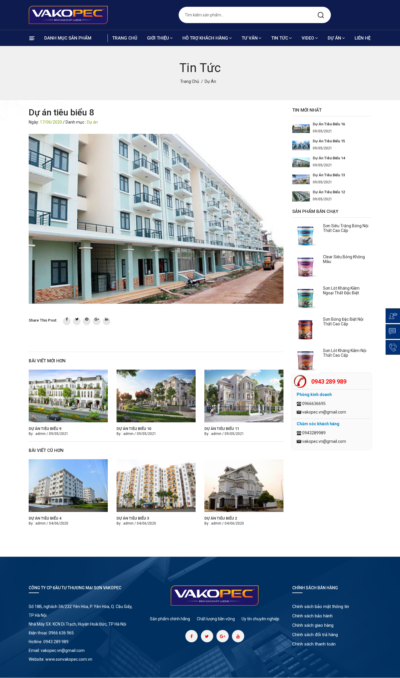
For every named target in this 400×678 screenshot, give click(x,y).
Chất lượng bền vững (216, 618)
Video (308, 38)
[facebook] (67, 321)
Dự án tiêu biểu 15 (329, 141)
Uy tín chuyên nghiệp (260, 618)
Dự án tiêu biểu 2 (220, 518)
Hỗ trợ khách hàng (205, 38)
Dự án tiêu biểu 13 (329, 175)
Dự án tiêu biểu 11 (221, 428)
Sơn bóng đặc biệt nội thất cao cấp (343, 321)
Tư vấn (250, 38)
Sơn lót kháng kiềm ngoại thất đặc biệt (341, 290)
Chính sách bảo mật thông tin (320, 606)
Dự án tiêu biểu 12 (329, 192)
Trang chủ (124, 38)
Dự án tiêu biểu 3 (133, 518)
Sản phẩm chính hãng (170, 618)
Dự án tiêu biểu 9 (45, 428)
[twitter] (77, 321)
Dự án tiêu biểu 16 (329, 124)
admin (40, 434)
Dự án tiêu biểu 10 (134, 428)
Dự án (334, 38)
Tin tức (279, 38)
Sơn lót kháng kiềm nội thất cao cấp (344, 353)
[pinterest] (86, 321)
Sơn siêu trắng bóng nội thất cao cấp (345, 228)
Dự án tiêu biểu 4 (45, 518)
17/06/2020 (51, 122)
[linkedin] (106, 321)
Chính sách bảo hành (312, 616)
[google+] (96, 321)
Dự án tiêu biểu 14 (329, 158)
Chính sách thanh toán (314, 644)
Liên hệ (362, 38)
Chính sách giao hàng (313, 625)
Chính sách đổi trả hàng (315, 634)
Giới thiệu (158, 38)
